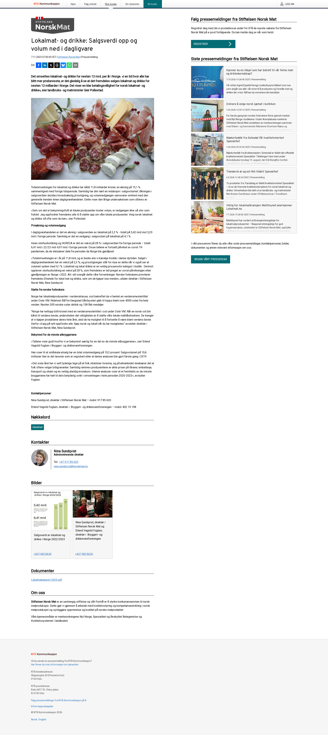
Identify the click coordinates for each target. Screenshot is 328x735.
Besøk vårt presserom (210, 259)
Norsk (34, 719)
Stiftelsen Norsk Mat (69, 57)
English (42, 719)
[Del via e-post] (75, 65)
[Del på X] (51, 65)
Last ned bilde (43, 554)
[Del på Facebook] (38, 65)
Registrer (201, 44)
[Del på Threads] (57, 65)
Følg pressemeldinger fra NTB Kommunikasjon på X (58, 700)
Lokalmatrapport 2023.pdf (46, 579)
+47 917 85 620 (68, 462)
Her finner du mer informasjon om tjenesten (54, 664)
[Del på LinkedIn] (44, 65)
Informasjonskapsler (42, 706)
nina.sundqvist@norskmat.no (71, 466)
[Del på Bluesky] (63, 65)
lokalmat (37, 427)
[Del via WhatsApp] (69, 65)
